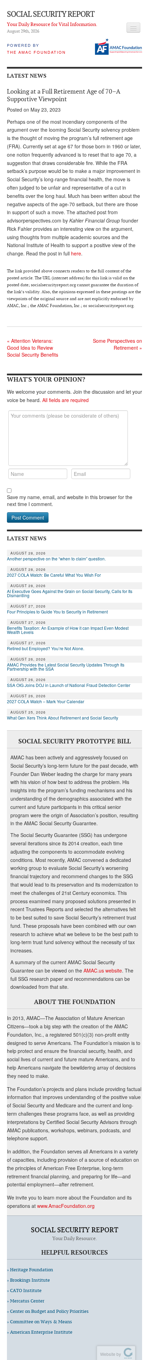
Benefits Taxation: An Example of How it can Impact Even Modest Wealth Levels (68, 630)
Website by (109, 1354)
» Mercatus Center (25, 1301)
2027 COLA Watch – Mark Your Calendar (45, 701)
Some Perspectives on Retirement (117, 344)
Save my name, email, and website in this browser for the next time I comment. (69, 500)
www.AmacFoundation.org (66, 1205)
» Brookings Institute (28, 1280)
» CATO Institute (24, 1290)
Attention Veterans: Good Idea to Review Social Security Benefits (32, 347)
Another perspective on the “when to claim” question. (56, 559)
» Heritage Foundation (30, 1269)
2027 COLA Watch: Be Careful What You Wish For (54, 575)
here (76, 253)
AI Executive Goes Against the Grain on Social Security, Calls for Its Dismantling (69, 593)
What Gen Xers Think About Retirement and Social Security (62, 718)
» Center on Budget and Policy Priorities (48, 1311)
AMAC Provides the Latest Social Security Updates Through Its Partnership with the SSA (65, 667)
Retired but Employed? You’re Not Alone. (45, 648)
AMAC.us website (103, 970)
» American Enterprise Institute (39, 1332)
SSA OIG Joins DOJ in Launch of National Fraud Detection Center (68, 685)
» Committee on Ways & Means (39, 1321)
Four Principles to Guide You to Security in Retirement (57, 612)
